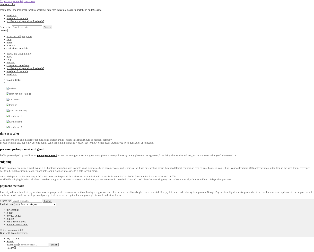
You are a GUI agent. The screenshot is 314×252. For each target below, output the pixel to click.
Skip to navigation (9, 1)
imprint (10, 218)
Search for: (5, 27)
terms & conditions (16, 221)
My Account (13, 238)
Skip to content (27, 1)
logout (10, 212)
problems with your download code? (25, 21)
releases (11, 45)
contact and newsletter (18, 48)
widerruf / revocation (17, 224)
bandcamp (12, 15)
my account (12, 209)
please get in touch (47, 155)
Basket (11, 247)
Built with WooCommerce (13, 233)
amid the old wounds (17, 18)
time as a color (7, 4)
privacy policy (14, 215)
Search (47, 27)
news (9, 42)
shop (9, 39)
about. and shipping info (19, 36)
